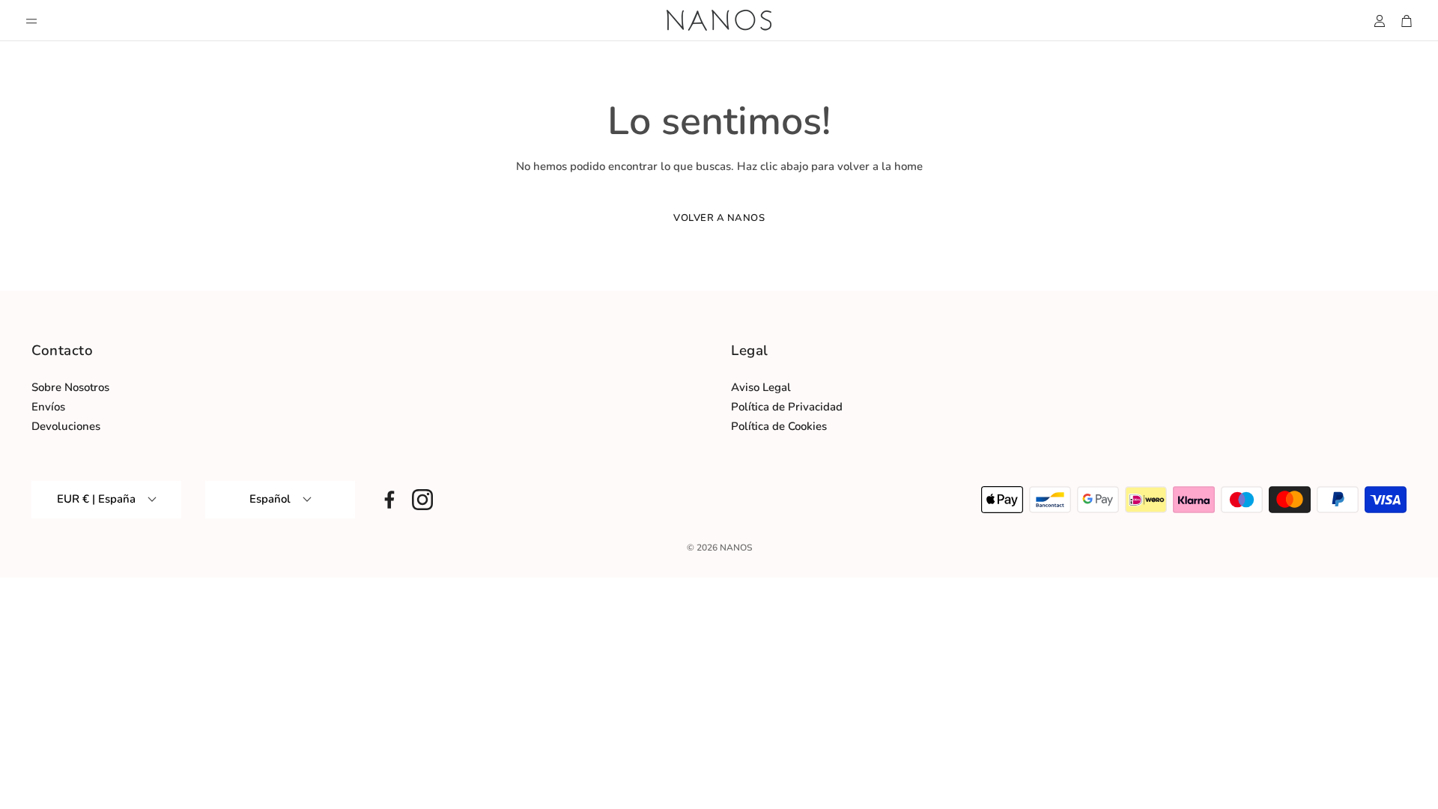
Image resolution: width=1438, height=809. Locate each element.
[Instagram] (422, 499)
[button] (31, 20)
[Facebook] (389, 499)
